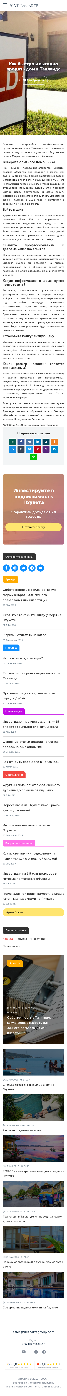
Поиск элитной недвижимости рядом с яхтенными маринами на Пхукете (33, 896)
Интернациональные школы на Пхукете (27, 827)
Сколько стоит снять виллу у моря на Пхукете (32, 617)
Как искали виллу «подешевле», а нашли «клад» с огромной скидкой (30, 856)
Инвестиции (38, 938)
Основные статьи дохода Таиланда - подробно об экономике (32, 744)
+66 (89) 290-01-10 (33, 1344)
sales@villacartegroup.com (33, 1332)
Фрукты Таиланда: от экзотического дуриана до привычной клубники (31, 787)
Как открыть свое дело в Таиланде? (31, 762)
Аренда (8, 938)
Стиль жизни (11, 946)
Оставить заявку (33, 527)
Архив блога (14, 912)
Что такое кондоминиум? (23, 658)
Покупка (21, 938)
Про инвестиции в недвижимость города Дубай (29, 695)
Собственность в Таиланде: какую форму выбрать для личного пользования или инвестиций (30, 595)
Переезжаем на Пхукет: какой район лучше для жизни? (32, 807)
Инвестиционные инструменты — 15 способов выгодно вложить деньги (31, 724)
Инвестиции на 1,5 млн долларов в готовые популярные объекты (30, 876)
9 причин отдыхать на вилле (24, 635)
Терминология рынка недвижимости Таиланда (31, 675)
